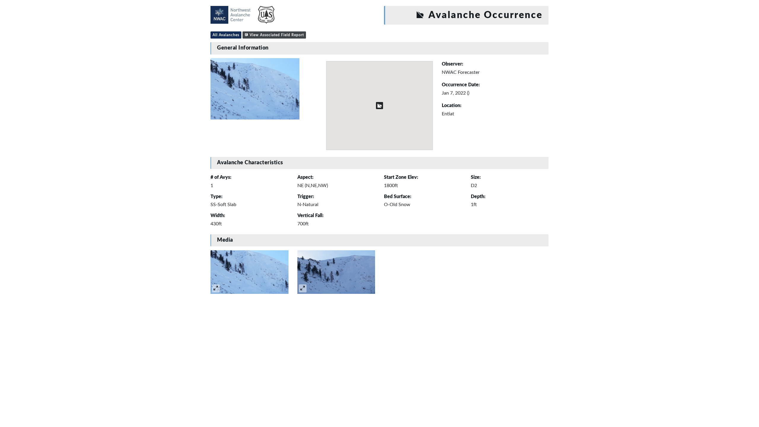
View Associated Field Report (276, 35)
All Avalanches (226, 35)
